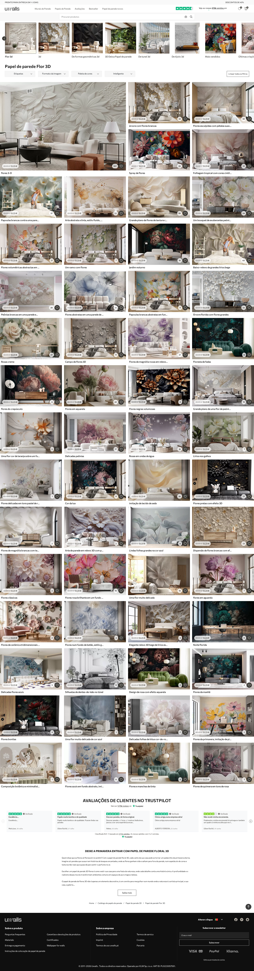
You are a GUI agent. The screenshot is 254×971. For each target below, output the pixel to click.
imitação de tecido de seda (143, 503)
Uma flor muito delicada (142, 597)
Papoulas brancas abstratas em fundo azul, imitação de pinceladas (148, 314)
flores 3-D (6, 173)
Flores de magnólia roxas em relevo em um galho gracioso (148, 361)
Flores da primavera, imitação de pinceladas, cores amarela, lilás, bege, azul (212, 739)
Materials (9, 940)
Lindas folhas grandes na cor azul (146, 550)
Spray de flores (137, 173)
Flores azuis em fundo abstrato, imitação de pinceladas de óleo (84, 786)
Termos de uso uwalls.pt (107, 945)
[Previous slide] (4, 38)
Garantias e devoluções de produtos (63, 934)
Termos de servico (145, 934)
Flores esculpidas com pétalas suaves (212, 125)
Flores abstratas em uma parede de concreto (84, 314)
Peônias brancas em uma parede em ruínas (20, 314)
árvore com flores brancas (143, 125)
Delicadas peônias (74, 456)
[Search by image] (186, 17)
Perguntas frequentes (15, 934)
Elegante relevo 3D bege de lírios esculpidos (148, 644)
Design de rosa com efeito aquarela (147, 692)
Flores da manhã (201, 692)
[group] (53, 40)
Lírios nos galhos (202, 456)
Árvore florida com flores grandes (211, 314)
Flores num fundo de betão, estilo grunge (84, 644)
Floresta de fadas (202, 361)
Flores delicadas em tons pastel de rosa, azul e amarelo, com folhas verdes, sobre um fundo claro (20, 503)
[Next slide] (250, 38)
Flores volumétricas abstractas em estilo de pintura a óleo (20, 267)
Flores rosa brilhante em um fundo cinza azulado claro (84, 597)
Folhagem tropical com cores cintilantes (212, 173)
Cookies (140, 940)
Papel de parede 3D (134, 903)
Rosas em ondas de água (141, 456)
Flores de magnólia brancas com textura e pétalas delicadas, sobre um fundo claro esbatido (20, 550)
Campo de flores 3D (75, 361)
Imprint (99, 940)
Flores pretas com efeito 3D (207, 503)
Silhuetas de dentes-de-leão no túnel (84, 692)
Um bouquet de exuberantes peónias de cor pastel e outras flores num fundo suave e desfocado (212, 220)
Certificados (52, 940)
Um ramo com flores (76, 267)
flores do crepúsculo (12, 408)
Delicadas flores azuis (12, 692)
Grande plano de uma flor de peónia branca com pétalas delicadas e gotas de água (212, 408)
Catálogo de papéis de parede (110, 903)
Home (91, 903)
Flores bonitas (8, 739)
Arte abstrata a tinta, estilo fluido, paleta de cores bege (84, 220)
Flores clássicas (9, 597)
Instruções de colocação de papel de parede (25, 951)
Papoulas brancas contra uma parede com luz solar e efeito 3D (20, 220)
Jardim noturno (137, 267)
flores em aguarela (202, 597)
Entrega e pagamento (15, 945)
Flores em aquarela (75, 408)
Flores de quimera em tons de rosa (211, 786)
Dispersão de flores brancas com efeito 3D (212, 550)
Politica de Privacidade (106, 934)
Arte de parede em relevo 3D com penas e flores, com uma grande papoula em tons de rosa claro (84, 550)
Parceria (140, 945)
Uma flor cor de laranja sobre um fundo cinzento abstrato (20, 456)
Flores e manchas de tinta (142, 786)
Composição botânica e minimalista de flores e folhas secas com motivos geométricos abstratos (20, 786)
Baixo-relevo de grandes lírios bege (211, 267)
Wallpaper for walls (56, 945)
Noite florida (200, 644)
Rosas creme (7, 361)
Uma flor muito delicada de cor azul (83, 739)
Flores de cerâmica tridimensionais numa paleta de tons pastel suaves (20, 644)
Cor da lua (70, 503)
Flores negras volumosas (142, 408)
